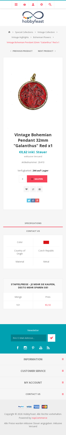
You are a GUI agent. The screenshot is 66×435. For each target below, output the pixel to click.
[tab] (33, 223)
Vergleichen (33, 189)
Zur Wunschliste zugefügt (26, 189)
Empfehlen (40, 189)
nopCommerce (39, 417)
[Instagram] (25, 347)
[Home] (9, 32)
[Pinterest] (33, 347)
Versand (38, 156)
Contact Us (33, 231)
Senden (51, 338)
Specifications (33, 223)
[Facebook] (17, 347)
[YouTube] (40, 347)
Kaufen (39, 178)
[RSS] (48, 347)
